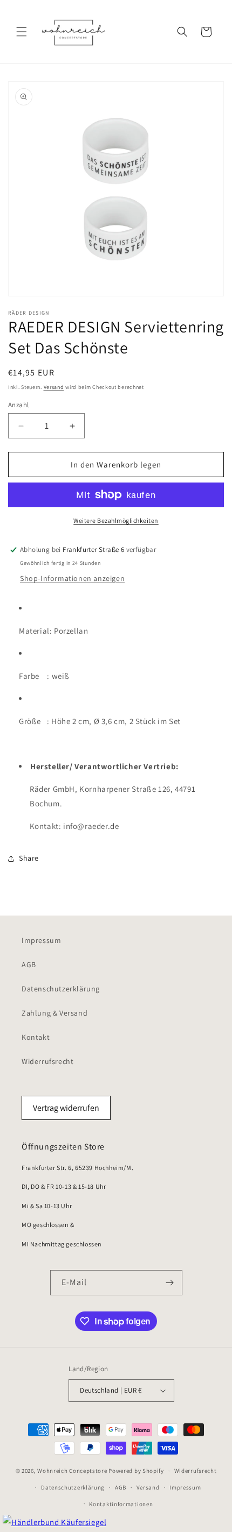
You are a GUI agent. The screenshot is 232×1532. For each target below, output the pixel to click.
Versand (54, 387)
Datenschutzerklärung (61, 989)
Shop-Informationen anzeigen (72, 578)
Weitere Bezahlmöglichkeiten (116, 520)
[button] (21, 32)
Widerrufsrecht (47, 1061)
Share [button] (29, 858)
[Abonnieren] (170, 1282)
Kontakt (36, 1037)
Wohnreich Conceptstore (72, 1470)
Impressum (41, 940)
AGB (29, 964)
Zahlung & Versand (54, 1013)
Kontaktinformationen (121, 1504)
